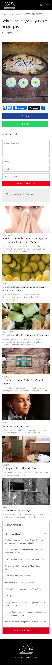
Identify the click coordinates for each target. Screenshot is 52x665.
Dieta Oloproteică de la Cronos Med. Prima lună (25, 559)
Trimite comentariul (26, 183)
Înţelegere (9, 595)
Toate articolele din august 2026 (26, 631)
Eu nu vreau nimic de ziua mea (17, 575)
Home (4, 14)
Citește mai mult (26, 229)
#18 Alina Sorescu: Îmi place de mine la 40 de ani (26, 621)
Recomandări (8, 235)
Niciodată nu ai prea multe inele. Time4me (23, 589)
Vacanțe (5, 377)
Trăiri (4, 284)
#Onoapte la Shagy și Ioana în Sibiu (20, 582)
